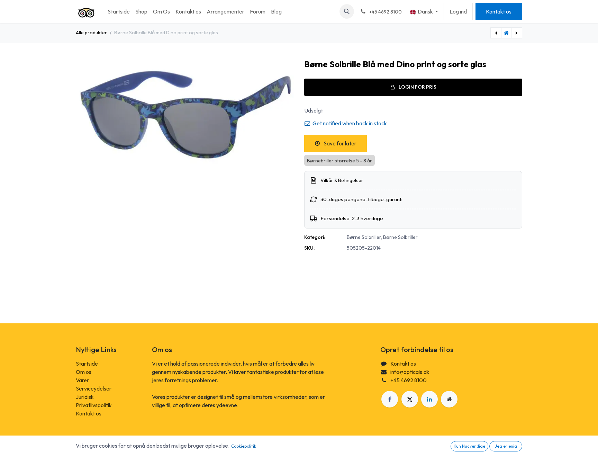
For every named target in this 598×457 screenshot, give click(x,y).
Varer (82, 380)
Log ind (458, 11)
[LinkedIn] (429, 399)
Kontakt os (498, 11)
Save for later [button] (339, 143)
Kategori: (314, 237)
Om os (83, 371)
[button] (346, 11)
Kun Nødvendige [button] (469, 446)
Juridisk (85, 396)
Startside (87, 363)
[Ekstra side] (449, 399)
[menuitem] (119, 11)
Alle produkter (91, 32)
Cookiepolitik (243, 446)
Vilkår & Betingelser (341, 180)
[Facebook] (389, 399)
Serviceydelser (93, 388)
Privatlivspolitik (94, 405)
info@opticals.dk (409, 371)
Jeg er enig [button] (506, 446)
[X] (409, 399)
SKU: (309, 248)
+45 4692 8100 (408, 380)
